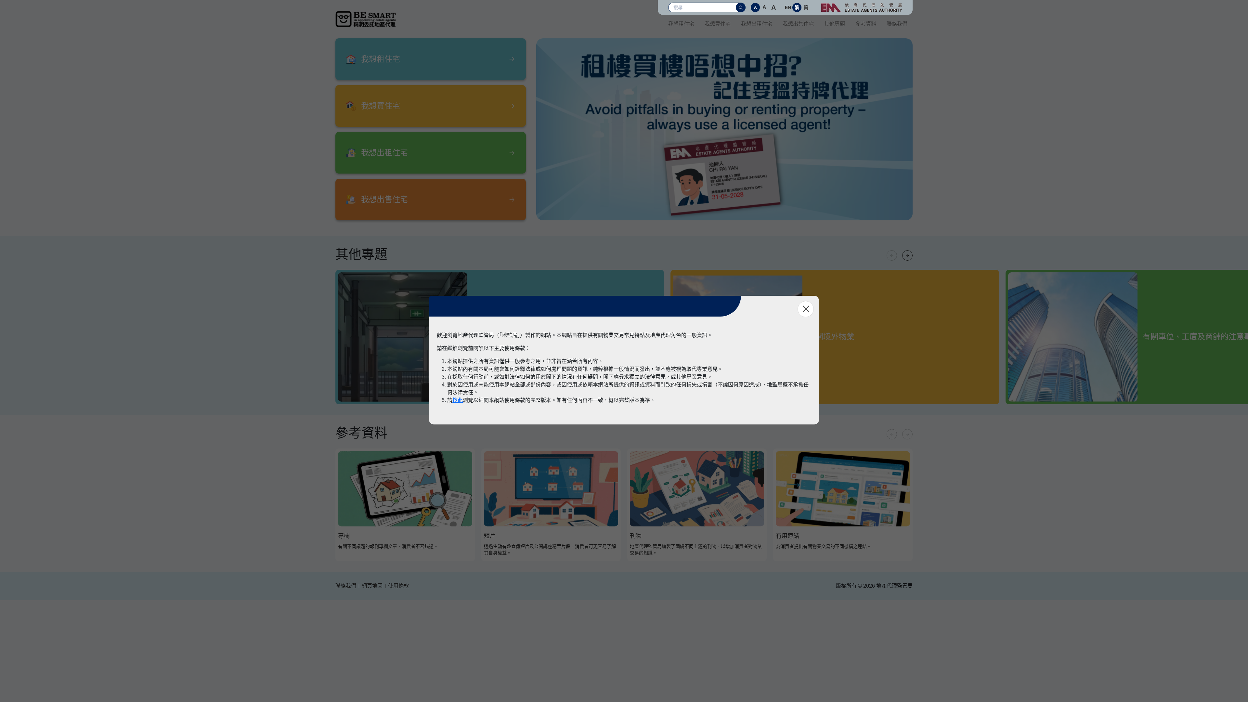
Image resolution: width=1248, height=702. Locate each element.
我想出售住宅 (798, 24)
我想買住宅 (718, 24)
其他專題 (834, 24)
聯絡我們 (897, 24)
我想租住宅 (681, 24)
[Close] (806, 309)
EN (788, 7)
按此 (457, 400)
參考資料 (865, 24)
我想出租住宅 (756, 24)
